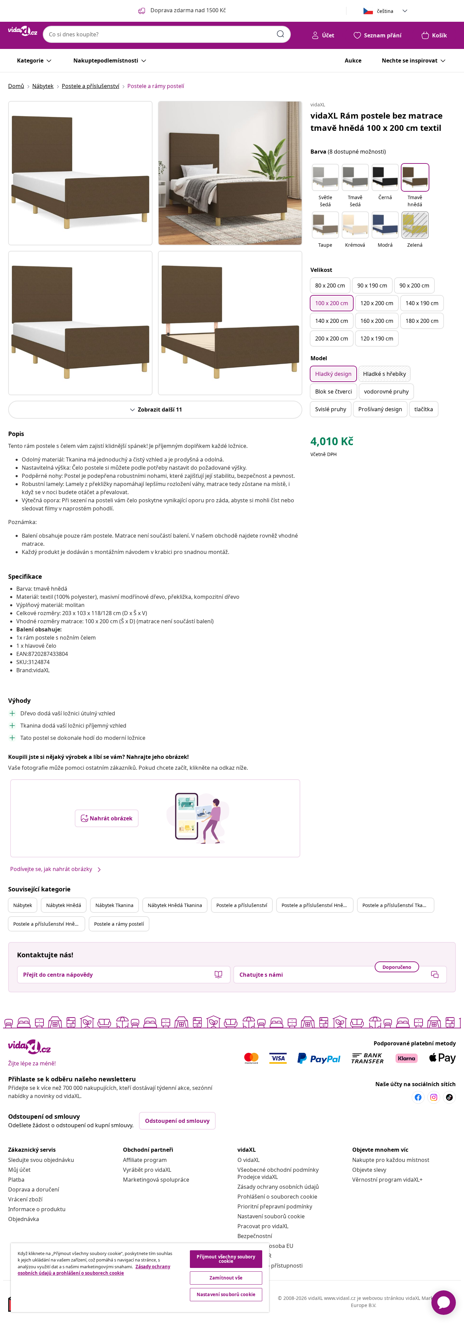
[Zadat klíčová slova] (280, 34)
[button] (325, 186)
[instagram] (433, 1097)
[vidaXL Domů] (22, 31)
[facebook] (418, 1097)
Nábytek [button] (22, 905)
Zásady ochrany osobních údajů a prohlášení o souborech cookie (94, 1270)
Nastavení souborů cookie (271, 1216)
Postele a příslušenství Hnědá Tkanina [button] (49, 924)
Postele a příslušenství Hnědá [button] (315, 905)
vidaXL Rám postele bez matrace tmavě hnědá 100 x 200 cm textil (376, 121)
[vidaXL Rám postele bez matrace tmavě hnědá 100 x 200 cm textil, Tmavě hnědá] (80, 173)
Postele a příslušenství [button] (241, 905)
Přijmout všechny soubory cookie (226, 1259)
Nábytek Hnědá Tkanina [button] (175, 905)
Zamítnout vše (226, 1278)
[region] (140, 1277)
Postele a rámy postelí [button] (119, 924)
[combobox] (167, 34)
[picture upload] (197, 818)
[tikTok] (449, 1097)
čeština (385, 11)
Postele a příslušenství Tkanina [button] (397, 905)
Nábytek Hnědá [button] (63, 905)
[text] (331, 443)
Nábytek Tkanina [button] (114, 905)
